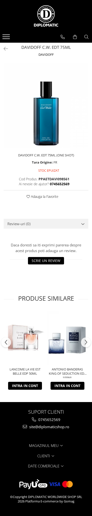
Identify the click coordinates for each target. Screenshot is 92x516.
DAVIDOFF (46, 54)
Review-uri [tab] (18, 223)
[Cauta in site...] (86, 37)
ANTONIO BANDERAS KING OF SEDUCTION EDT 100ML (67, 372)
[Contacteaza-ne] (62, 37)
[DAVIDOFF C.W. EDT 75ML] (46, 105)
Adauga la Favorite (44, 196)
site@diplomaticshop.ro (48, 426)
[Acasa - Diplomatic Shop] (46, 16)
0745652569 (48, 419)
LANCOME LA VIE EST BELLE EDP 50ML (25, 371)
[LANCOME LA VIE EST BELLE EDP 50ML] (25, 337)
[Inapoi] (3, 48)
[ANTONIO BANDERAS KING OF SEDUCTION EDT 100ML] (67, 338)
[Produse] (6, 38)
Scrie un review (46, 260)
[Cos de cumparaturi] (75, 37)
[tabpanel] (46, 105)
